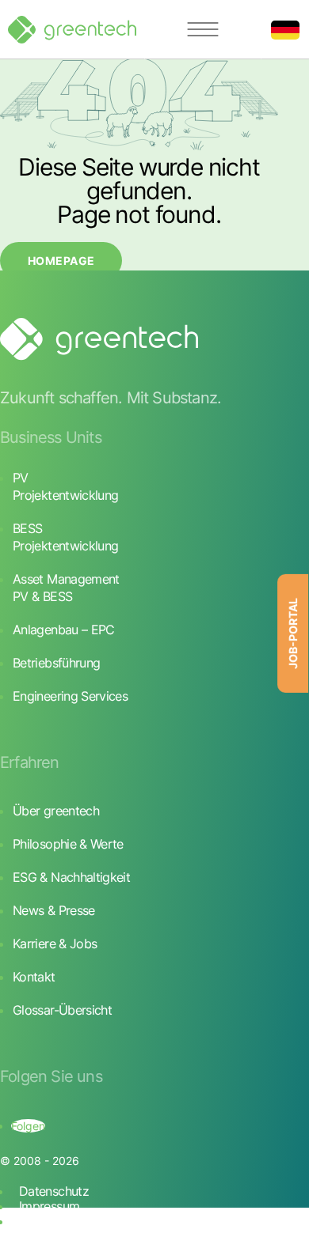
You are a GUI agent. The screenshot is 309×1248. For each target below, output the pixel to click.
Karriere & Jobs (55, 943)
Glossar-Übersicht (62, 1010)
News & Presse (54, 910)
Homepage (61, 260)
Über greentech (56, 811)
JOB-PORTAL (292, 633)
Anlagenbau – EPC (64, 629)
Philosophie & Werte (68, 844)
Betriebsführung (56, 663)
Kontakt (34, 977)
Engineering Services (70, 696)
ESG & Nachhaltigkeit (71, 877)
